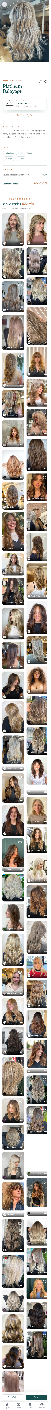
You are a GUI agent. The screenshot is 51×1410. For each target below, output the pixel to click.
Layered (21, 159)
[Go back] (4, 4)
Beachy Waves (26, 153)
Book (36, 1397)
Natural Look (10, 153)
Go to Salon (13, 1397)
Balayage (8, 159)
